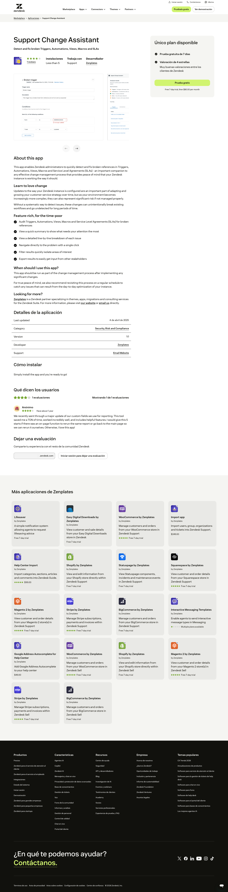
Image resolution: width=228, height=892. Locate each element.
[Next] (76, 148)
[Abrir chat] (221, 885)
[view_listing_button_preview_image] (58, 107)
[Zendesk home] (20, 8)
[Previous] (66, 148)
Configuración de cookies (74, 885)
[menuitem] (209, 2)
